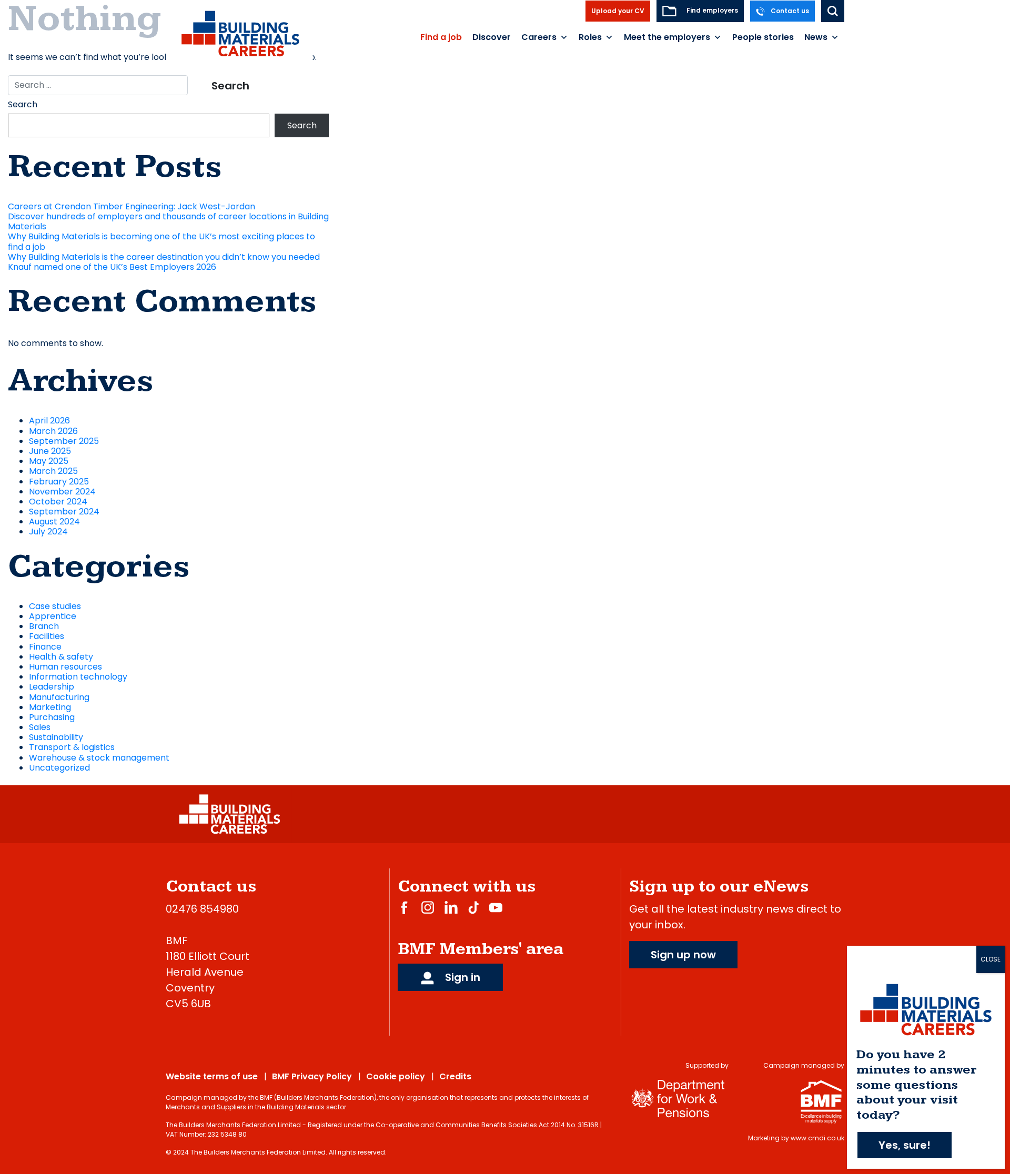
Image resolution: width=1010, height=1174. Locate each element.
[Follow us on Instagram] (427, 907)
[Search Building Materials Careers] (832, 11)
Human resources (65, 667)
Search (22, 104)
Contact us (789, 10)
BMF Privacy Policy (312, 1076)
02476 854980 (202, 909)
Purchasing (52, 717)
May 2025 (48, 461)
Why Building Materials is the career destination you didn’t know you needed (164, 257)
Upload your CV (617, 10)
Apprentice (52, 616)
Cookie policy (395, 1076)
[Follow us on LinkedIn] (451, 907)
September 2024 (64, 511)
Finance (45, 647)
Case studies (55, 606)
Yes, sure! (904, 1145)
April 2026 (49, 420)
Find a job (441, 37)
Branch (44, 626)
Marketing (50, 707)
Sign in (461, 977)
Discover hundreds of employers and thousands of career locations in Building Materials (168, 221)
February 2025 (59, 481)
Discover (491, 37)
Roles (590, 37)
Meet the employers (667, 37)
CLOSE (991, 959)
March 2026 (53, 431)
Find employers (711, 10)
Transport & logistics (72, 747)
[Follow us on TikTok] (473, 907)
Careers (539, 37)
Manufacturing (59, 697)
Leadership (51, 687)
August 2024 (54, 521)
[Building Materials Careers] (240, 33)
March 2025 (53, 471)
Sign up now (683, 954)
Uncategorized (59, 768)
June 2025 (50, 451)
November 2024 (62, 491)
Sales (39, 727)
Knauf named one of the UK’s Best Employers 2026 (112, 267)
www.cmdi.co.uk (817, 1137)
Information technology (78, 677)
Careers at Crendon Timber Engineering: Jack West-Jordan (131, 206)
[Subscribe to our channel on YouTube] (495, 907)
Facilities (46, 636)
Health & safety (61, 657)
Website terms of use (212, 1076)
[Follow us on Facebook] (404, 907)
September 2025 (64, 441)
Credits (455, 1076)
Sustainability (56, 737)
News (815, 37)
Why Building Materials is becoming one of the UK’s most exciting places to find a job (161, 241)
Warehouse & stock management (99, 758)
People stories (763, 37)
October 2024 (58, 501)
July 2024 (48, 531)
